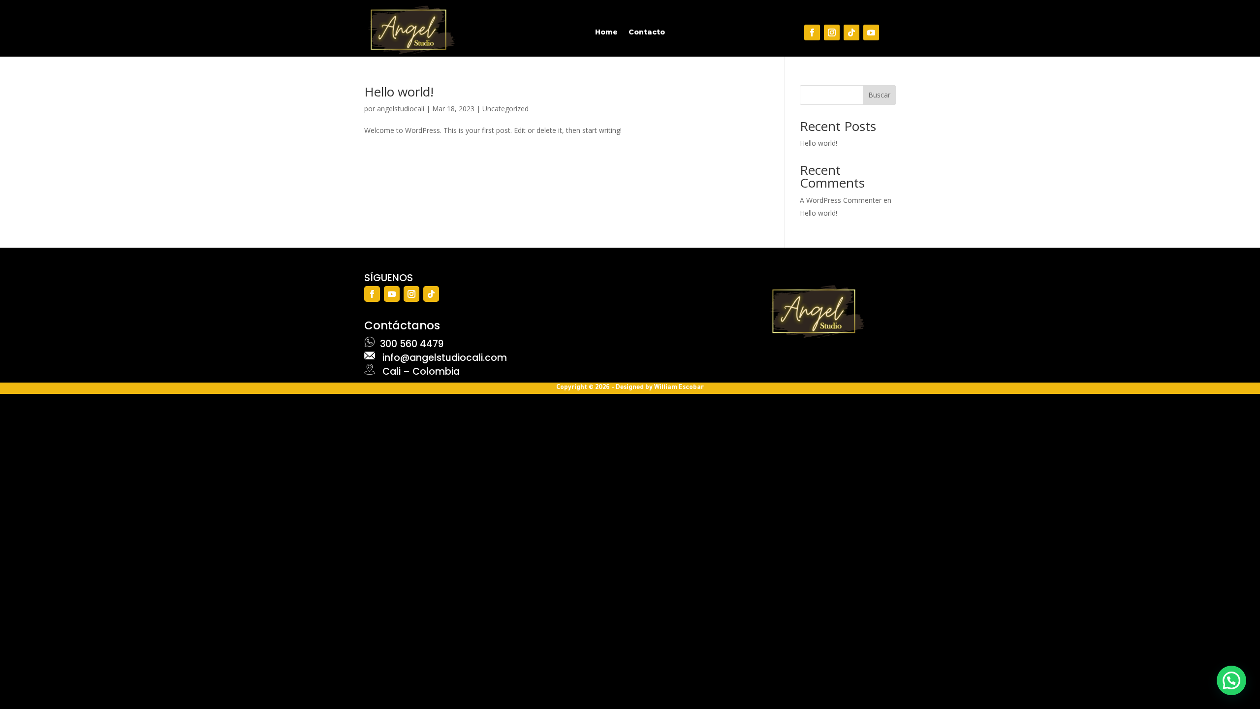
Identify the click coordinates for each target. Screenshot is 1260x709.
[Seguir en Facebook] (812, 32)
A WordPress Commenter (841, 200)
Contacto (647, 32)
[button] (1231, 680)
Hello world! (399, 91)
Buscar (879, 94)
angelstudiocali (400, 108)
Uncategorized (505, 108)
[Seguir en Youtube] (871, 32)
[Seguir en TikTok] (851, 32)
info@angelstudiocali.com (441, 357)
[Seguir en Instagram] (832, 32)
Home (606, 32)
